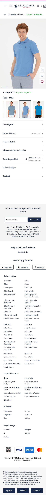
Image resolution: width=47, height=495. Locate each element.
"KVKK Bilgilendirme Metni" (25, 233)
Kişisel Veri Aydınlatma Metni (11, 387)
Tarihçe (27, 409)
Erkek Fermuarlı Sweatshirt (9, 305)
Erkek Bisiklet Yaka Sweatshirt (31, 300)
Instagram (28, 428)
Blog (5, 416)
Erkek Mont (7, 323)
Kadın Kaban (29, 333)
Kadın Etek (28, 330)
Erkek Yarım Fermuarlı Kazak (32, 318)
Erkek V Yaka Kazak (10, 314)
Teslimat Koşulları (10, 395)
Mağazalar (7, 413)
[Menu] (5, 6)
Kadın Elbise (8, 330)
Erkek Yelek (28, 323)
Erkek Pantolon (29, 289)
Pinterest (27, 432)
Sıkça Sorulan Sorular (32, 395)
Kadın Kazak (8, 352)
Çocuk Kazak (29, 355)
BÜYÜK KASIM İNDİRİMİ (12, 362)
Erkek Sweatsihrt (9, 293)
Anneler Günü (29, 362)
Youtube (6, 435)
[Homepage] (24, 6)
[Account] (38, 6)
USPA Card (28, 413)
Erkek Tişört (28, 286)
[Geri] (5, 15)
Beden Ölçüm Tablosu (32, 391)
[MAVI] (12, 108)
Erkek (5, 282)
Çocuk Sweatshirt (9, 355)
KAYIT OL (34, 218)
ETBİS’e (23, 459)
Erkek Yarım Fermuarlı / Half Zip (32, 305)
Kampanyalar (8, 286)
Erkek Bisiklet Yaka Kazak (33, 310)
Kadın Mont (8, 333)
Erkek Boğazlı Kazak (31, 314)
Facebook (7, 428)
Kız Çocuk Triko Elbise (32, 359)
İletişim (6, 376)
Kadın (26, 279)
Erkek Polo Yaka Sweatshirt (9, 300)
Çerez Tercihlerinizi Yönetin (31, 381)
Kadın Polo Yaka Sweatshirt (9, 347)
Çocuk (27, 282)
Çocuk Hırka (8, 359)
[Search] (11, 6)
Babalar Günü (8, 366)
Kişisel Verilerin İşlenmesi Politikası (33, 387)
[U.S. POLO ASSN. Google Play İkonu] (23, 265)
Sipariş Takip (29, 376)
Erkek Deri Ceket (30, 326)
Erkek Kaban (8, 326)
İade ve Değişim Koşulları (12, 391)
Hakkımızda (8, 409)
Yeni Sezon (7, 279)
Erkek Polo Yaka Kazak (11, 317)
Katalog (27, 416)
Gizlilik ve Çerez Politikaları (9, 381)
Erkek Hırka (7, 310)
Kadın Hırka (29, 352)
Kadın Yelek (8, 337)
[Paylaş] (42, 68)
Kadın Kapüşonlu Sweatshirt (10, 341)
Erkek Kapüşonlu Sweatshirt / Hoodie (31, 294)
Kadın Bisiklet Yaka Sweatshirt (31, 341)
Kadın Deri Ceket (30, 337)
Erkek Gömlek (8, 289)
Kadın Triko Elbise (31, 346)
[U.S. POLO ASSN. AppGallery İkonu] (39, 265)
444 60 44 (23, 250)
